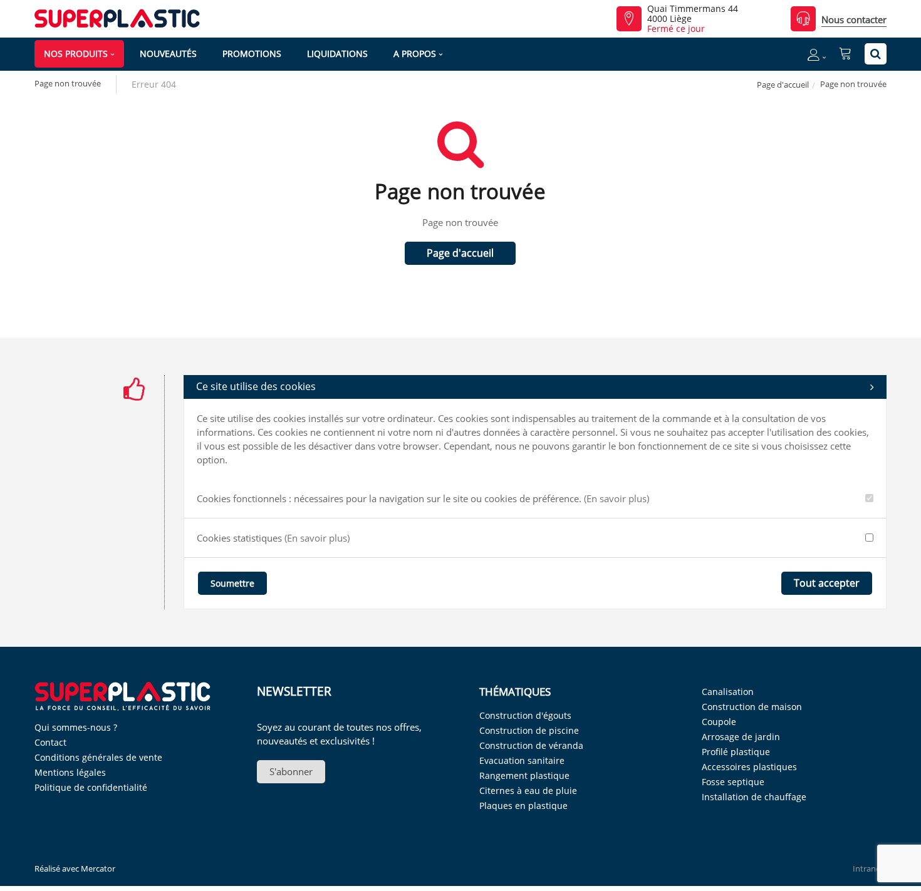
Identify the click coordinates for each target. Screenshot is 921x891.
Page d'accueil (783, 84)
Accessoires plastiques (749, 767)
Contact (50, 742)
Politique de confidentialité (90, 787)
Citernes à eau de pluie (528, 790)
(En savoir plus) (616, 498)
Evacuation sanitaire (522, 760)
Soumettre (232, 583)
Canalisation (728, 692)
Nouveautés (168, 53)
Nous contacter (854, 19)
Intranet (868, 868)
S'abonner (291, 771)
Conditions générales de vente (98, 757)
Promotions (251, 53)
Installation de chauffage (754, 797)
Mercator (98, 868)
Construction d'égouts (525, 715)
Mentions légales (70, 772)
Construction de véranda (531, 745)
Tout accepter (827, 583)
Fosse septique (733, 782)
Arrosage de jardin (741, 737)
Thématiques (515, 691)
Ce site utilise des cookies (256, 386)
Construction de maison (752, 707)
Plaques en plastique (523, 805)
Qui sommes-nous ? (75, 727)
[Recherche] (876, 53)
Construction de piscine (529, 730)
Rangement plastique (524, 775)
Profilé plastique (736, 752)
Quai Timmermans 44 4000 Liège (692, 13)
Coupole (719, 722)
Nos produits (76, 53)
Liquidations (337, 53)
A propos (414, 53)
